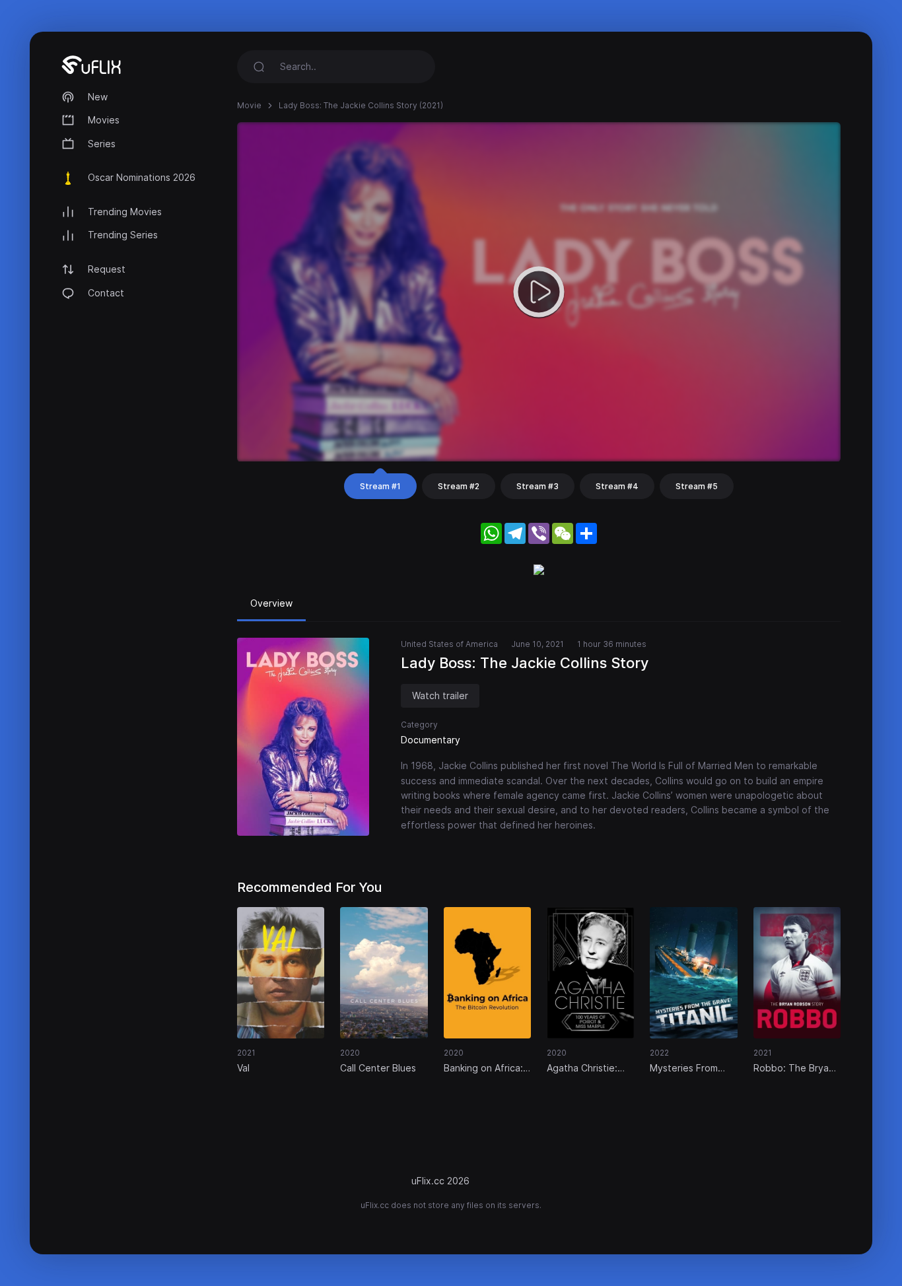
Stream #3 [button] (537, 486)
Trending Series (123, 234)
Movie (249, 105)
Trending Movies (125, 211)
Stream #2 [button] (458, 486)
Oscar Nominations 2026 (141, 177)
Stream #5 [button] (697, 486)
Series (102, 143)
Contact (106, 292)
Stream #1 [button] (380, 486)
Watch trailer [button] (440, 695)
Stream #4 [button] (617, 486)
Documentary (430, 739)
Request (106, 269)
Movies (104, 119)
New (98, 96)
